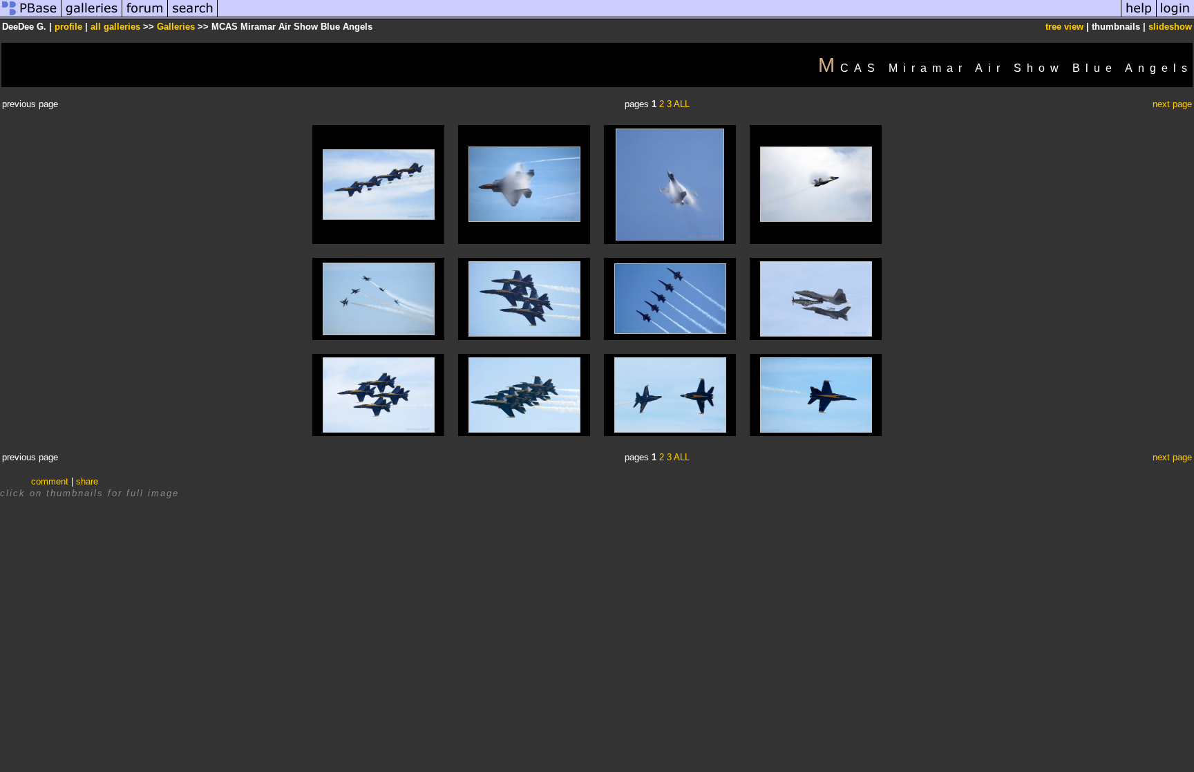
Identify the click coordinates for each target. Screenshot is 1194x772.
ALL (682, 104)
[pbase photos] (30, 16)
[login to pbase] (1175, 16)
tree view (1064, 26)
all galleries (115, 26)
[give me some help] (1139, 16)
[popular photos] (669, 16)
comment (49, 481)
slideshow (1170, 26)
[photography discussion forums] (145, 16)
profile (68, 26)
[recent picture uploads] (91, 16)
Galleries (176, 26)
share (87, 481)
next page (1172, 104)
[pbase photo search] (193, 16)
